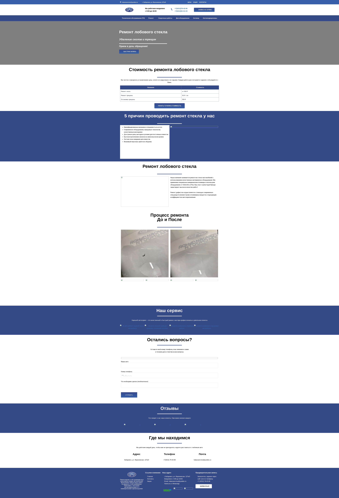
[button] (151, 18)
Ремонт (151, 18)
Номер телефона (126, 371)
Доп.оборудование (182, 18)
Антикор (196, 18)
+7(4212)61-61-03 (181, 11)
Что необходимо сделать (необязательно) (134, 381)
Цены (189, 2)
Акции (195, 2)
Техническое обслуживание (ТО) (133, 18)
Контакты (202, 2)
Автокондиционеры (210, 18)
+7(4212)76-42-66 (181, 8)
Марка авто (124, 361)
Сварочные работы (165, 18)
